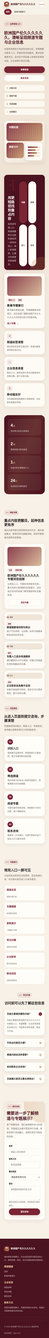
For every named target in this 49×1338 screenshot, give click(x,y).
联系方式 (12, 1159)
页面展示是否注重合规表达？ (24, 1079)
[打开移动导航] (42, 4)
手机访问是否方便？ (24, 1043)
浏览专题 (24, 602)
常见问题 (7, 1292)
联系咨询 (24, 78)
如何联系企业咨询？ (24, 1067)
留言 (11, 1184)
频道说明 (7, 1287)
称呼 (11, 1146)
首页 (8, 12)
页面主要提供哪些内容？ (24, 1014)
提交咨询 (24, 1212)
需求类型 (12, 1172)
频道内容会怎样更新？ (24, 1055)
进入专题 (12, 323)
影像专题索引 (19, 12)
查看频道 (24, 69)
